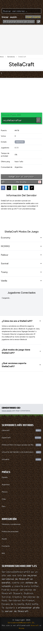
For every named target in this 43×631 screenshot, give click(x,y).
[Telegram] (26, 188)
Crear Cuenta (33, 17)
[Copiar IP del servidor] (38, 120)
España (4, 477)
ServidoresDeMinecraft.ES (21, 623)
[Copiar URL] (32, 188)
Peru (3, 506)
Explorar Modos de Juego (20, 21)
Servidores (11, 57)
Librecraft (6, 430)
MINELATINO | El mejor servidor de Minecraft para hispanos (19, 445)
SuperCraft (6, 438)
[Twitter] (9, 188)
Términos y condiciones (11, 524)
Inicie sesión (7, 411)
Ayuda (4, 539)
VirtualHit (5, 459)
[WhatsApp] (14, 188)
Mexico (5, 492)
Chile (4, 499)
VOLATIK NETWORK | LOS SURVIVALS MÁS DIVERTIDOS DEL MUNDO (19, 452)
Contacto (6, 546)
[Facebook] (3, 188)
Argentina (5, 485)
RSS (3, 553)
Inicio (2, 57)
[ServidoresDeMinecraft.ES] (21, 3)
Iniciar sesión (9, 17)
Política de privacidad (10, 531)
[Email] (20, 188)
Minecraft (35, 625)
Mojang (21, 628)
